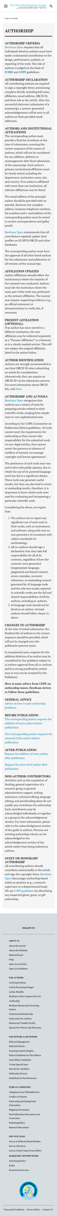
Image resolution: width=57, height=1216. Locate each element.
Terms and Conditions (14, 1209)
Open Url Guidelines (18, 968)
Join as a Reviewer (17, 1145)
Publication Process (18, 1073)
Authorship (14, 1000)
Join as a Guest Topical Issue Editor (25, 1150)
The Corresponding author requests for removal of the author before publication (28, 738)
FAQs (11, 959)
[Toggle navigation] (5, 6)
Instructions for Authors (20, 1018)
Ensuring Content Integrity (21, 1050)
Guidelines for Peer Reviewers (23, 1078)
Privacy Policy (33, 1209)
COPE (22, 72)
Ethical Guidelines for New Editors (25, 1055)
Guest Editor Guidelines (20, 1059)
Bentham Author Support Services (25, 996)
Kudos (12, 1165)
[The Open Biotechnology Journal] (28, 1190)
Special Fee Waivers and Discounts (25, 1027)
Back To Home (11, 18)
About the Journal (17, 945)
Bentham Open (14, 47)
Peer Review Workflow (19, 1068)
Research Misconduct (19, 1127)
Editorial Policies (17, 1046)
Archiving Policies (17, 982)
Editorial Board (16, 954)
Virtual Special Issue (18, 1064)
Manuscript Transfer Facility (22, 1022)
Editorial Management (19, 1041)
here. (19, 389)
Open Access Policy (18, 964)
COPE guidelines (24, 891)
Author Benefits (16, 991)
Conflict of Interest (18, 1096)
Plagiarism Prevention (19, 1109)
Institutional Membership (21, 1013)
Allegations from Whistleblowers (24, 1092)
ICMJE (9, 72)
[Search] (51, 6)
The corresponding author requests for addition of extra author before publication (28, 723)
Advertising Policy (17, 1160)
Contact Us (48, 1209)
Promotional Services (19, 1170)
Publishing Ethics (17, 1122)
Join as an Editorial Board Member (25, 1141)
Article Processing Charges (21, 987)
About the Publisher (18, 950)
